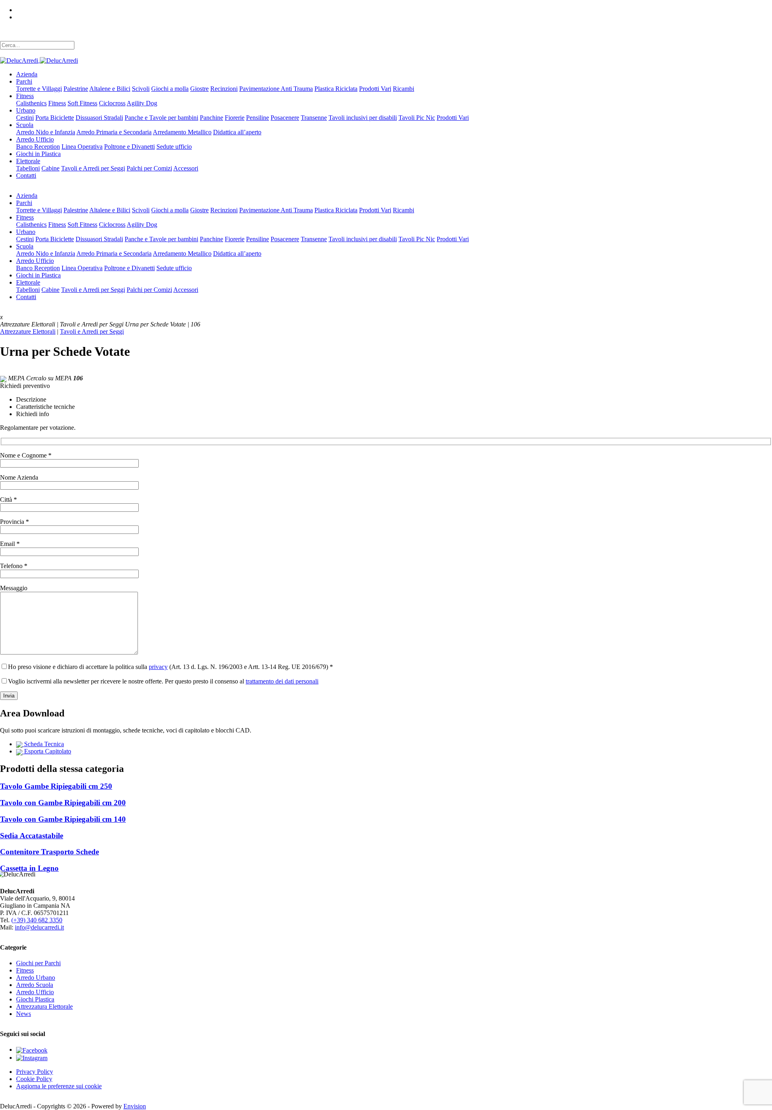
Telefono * (13, 565)
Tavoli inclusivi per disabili (363, 117)
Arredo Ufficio (35, 139)
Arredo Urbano (35, 977)
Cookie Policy (34, 1078)
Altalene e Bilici (109, 88)
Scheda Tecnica (43, 744)
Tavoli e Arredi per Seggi (93, 168)
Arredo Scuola (34, 984)
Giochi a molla (170, 88)
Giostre (199, 88)
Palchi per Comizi (149, 168)
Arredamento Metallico (182, 132)
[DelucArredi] (39, 60)
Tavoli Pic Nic (416, 117)
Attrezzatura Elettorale (44, 1006)
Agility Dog (142, 103)
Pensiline (257, 117)
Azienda (26, 74)
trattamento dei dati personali (282, 681)
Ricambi (403, 88)
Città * (8, 499)
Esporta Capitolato (47, 751)
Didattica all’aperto (237, 132)
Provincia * (14, 521)
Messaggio (13, 588)
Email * (10, 543)
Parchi (24, 81)
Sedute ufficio (174, 146)
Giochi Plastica (35, 999)
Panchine (211, 117)
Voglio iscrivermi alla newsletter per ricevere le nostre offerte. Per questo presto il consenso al (163, 681)
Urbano (25, 110)
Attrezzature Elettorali (27, 331)
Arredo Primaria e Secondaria (114, 132)
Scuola (24, 124)
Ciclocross (112, 103)
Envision (134, 1106)
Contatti (26, 175)
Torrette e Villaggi (39, 88)
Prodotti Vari (375, 88)
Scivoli (141, 88)
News (23, 1013)
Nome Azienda (19, 477)
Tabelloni (28, 168)
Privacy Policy (34, 1071)
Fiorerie (234, 117)
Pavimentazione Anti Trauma (276, 88)
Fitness (25, 95)
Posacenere (285, 117)
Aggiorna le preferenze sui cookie (59, 1086)
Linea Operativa (82, 146)
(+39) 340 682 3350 (36, 920)
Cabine (50, 168)
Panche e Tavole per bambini (161, 117)
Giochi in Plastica (38, 153)
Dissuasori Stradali (99, 117)
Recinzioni (224, 88)
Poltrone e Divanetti (129, 146)
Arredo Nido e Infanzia (45, 132)
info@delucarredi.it (39, 927)
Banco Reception (38, 146)
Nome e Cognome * (25, 455)
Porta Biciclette (54, 117)
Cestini (25, 117)
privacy (158, 666)
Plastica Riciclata (335, 88)
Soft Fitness (82, 103)
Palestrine (76, 88)
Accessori (185, 168)
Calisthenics (31, 103)
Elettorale (28, 161)
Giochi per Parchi (38, 963)
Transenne (314, 117)
